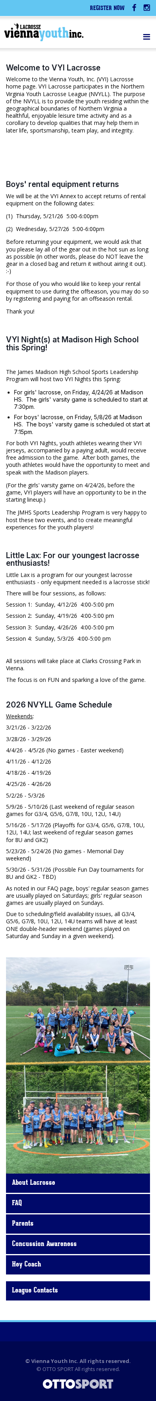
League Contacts (35, 1290)
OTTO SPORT (58, 1369)
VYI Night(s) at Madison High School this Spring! (72, 343)
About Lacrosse (33, 1183)
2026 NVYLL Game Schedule (59, 705)
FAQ (17, 1203)
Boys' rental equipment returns (62, 184)
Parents (23, 1224)
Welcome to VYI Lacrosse (53, 67)
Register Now (107, 9)
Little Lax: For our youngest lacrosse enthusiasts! (72, 559)
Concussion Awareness (44, 1244)
